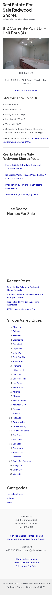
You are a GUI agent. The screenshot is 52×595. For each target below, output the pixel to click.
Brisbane (17, 335)
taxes (9, 502)
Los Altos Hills (19, 379)
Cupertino (17, 348)
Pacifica (16, 413)
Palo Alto (17, 418)
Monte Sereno (19, 400)
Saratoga (17, 457)
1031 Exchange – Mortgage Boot (21, 309)
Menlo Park (18, 387)
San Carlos (18, 439)
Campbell (17, 344)
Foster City (18, 361)
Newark (16, 409)
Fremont (17, 366)
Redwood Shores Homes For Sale (26, 535)
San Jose (17, 444)
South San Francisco (22, 461)
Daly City (17, 353)
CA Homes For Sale (26, 566)
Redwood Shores (21, 431)
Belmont (17, 331)
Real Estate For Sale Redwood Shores (18, 10)
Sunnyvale (17, 465)
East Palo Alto (19, 357)
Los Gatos (17, 383)
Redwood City (19, 426)
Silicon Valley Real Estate (26, 562)
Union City (17, 470)
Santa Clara (18, 452)
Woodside (17, 474)
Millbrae (16, 392)
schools (10, 498)
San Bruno (17, 435)
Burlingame (18, 340)
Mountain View (19, 405)
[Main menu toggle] (46, 11)
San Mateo (18, 448)
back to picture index (26, 90)
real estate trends (15, 494)
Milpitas (16, 396)
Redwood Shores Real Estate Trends (26, 539)
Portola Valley (19, 422)
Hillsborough (18, 370)
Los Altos (17, 374)
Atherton (17, 327)
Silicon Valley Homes (26, 559)
